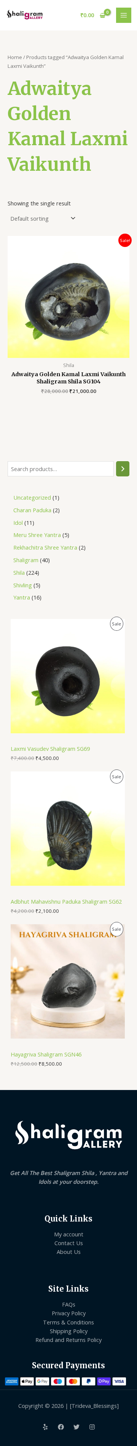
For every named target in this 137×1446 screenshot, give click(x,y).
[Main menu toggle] (123, 15)
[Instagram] (92, 1427)
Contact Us (68, 1243)
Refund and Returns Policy (68, 1339)
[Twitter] (76, 1427)
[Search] (122, 468)
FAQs (68, 1304)
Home (15, 57)
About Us (69, 1251)
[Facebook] (61, 1427)
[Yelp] (45, 1427)
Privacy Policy (69, 1313)
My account (68, 1234)
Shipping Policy (69, 1331)
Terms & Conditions (68, 1322)
